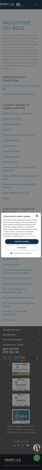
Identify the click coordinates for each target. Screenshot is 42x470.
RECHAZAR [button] (22, 248)
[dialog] (21, 235)
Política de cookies (29, 236)
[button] (21, 253)
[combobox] (37, 216)
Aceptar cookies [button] (22, 241)
